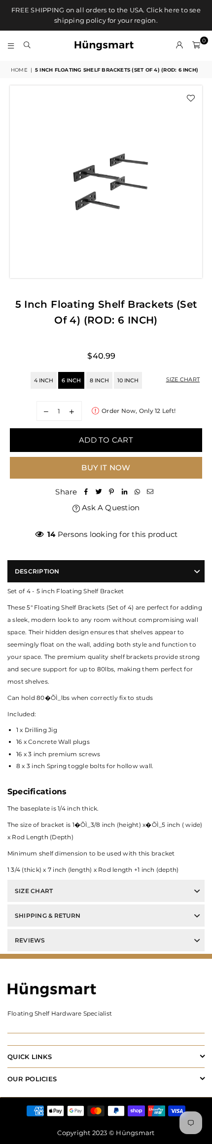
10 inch (128, 380)
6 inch (71, 380)
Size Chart (183, 379)
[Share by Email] (150, 491)
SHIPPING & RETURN (47, 915)
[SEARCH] (27, 45)
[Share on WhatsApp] (137, 491)
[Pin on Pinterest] (112, 491)
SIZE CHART (34, 891)
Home (19, 70)
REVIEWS (30, 940)
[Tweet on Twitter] (99, 491)
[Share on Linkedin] (124, 491)
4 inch (43, 380)
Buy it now (105, 467)
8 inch (99, 380)
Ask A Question (110, 507)
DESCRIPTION (37, 571)
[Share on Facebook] (86, 491)
